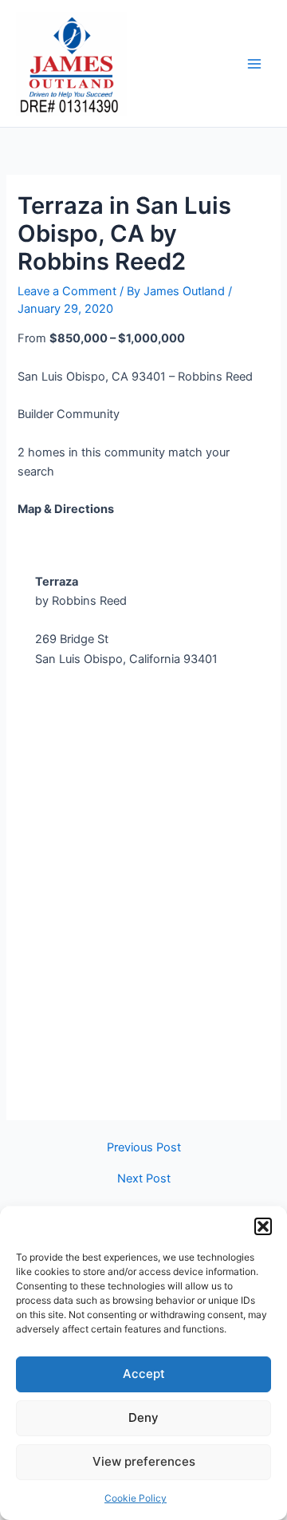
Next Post (144, 1179)
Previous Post (144, 1148)
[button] (263, 1226)
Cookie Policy (135, 1498)
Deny (143, 1417)
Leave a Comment (67, 291)
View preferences (143, 1461)
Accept (144, 1373)
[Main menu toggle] (254, 64)
